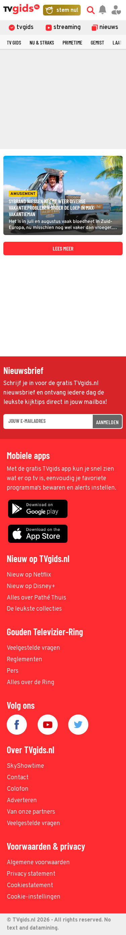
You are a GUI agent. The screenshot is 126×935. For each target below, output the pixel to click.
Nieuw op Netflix (29, 575)
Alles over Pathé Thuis (36, 598)
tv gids (14, 42)
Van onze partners (31, 812)
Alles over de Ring (30, 682)
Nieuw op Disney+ (31, 586)
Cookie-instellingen (33, 897)
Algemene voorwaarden (38, 863)
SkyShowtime (25, 766)
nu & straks (42, 42)
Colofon (18, 789)
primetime (72, 42)
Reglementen (24, 660)
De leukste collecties (34, 609)
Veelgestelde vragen (33, 648)
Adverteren (22, 801)
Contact (18, 778)
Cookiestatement (30, 885)
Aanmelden (107, 422)
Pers (12, 671)
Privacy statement (31, 874)
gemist (97, 42)
